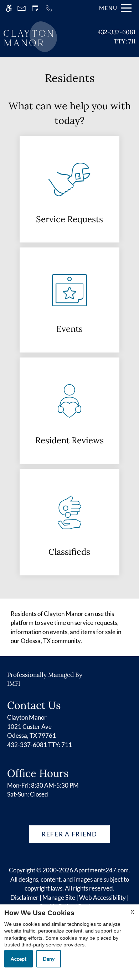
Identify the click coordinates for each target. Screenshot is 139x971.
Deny (49, 959)
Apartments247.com (101, 870)
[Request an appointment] (35, 8)
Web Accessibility (102, 897)
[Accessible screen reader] (8, 8)
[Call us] (49, 8)
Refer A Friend (69, 834)
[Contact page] (21, 8)
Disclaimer (24, 897)
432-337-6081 (116, 36)
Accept (18, 959)
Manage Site (58, 897)
